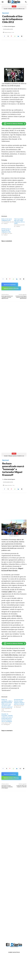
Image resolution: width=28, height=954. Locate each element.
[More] (21, 36)
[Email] (20, 279)
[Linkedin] (18, 36)
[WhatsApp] (14, 36)
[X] (7, 36)
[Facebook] (4, 36)
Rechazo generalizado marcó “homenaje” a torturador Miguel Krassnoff (7, 297)
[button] (2, 2)
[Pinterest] (11, 36)
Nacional (5, 13)
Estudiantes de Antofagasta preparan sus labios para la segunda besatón (21, 297)
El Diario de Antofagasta (9, 26)
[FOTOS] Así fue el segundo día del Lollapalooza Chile (6, 230)
